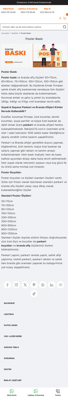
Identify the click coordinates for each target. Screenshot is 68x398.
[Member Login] (60, 18)
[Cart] (65, 18)
